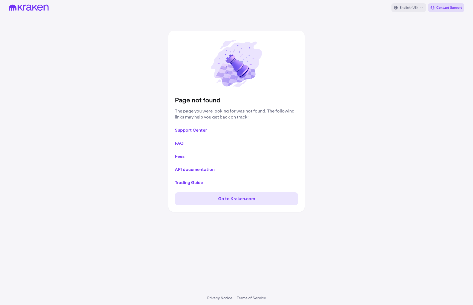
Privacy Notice (219, 297)
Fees (179, 156)
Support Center (191, 130)
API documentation (195, 169)
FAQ (179, 143)
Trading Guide (189, 182)
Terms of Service (251, 297)
